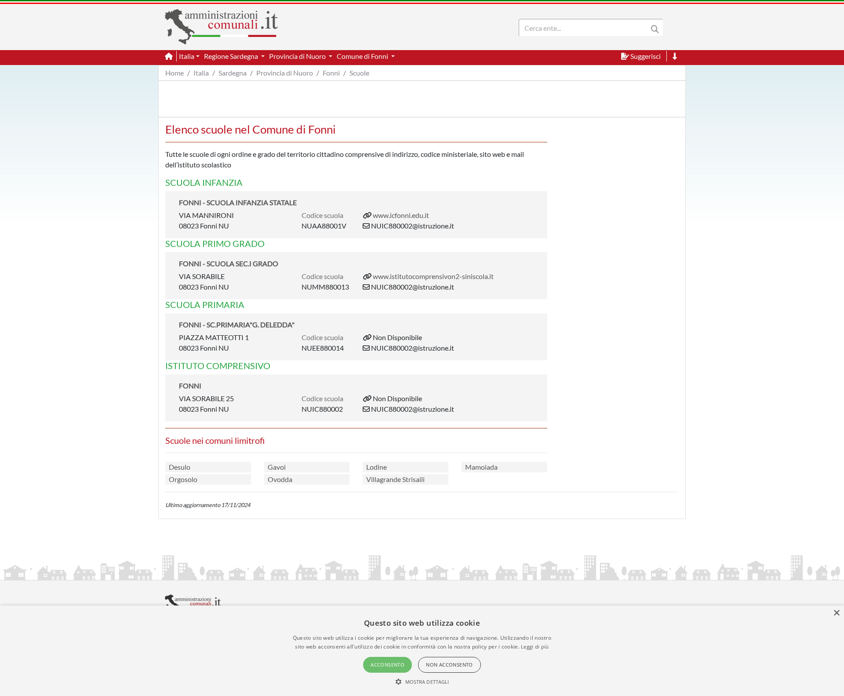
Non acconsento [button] (449, 664)
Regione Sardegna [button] (231, 56)
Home (174, 73)
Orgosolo (183, 479)
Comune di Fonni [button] (363, 56)
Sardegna (232, 73)
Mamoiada (481, 467)
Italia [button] (186, 56)
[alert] (422, 650)
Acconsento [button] (387, 664)
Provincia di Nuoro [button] (298, 56)
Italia (201, 73)
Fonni (331, 73)
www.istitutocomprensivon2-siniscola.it (433, 276)
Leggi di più (535, 646)
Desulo (179, 467)
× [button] (836, 613)
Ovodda (280, 479)
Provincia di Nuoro (284, 73)
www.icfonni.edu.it (401, 215)
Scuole (359, 73)
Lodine (376, 467)
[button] (422, 681)
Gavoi (277, 467)
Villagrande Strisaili (395, 479)
